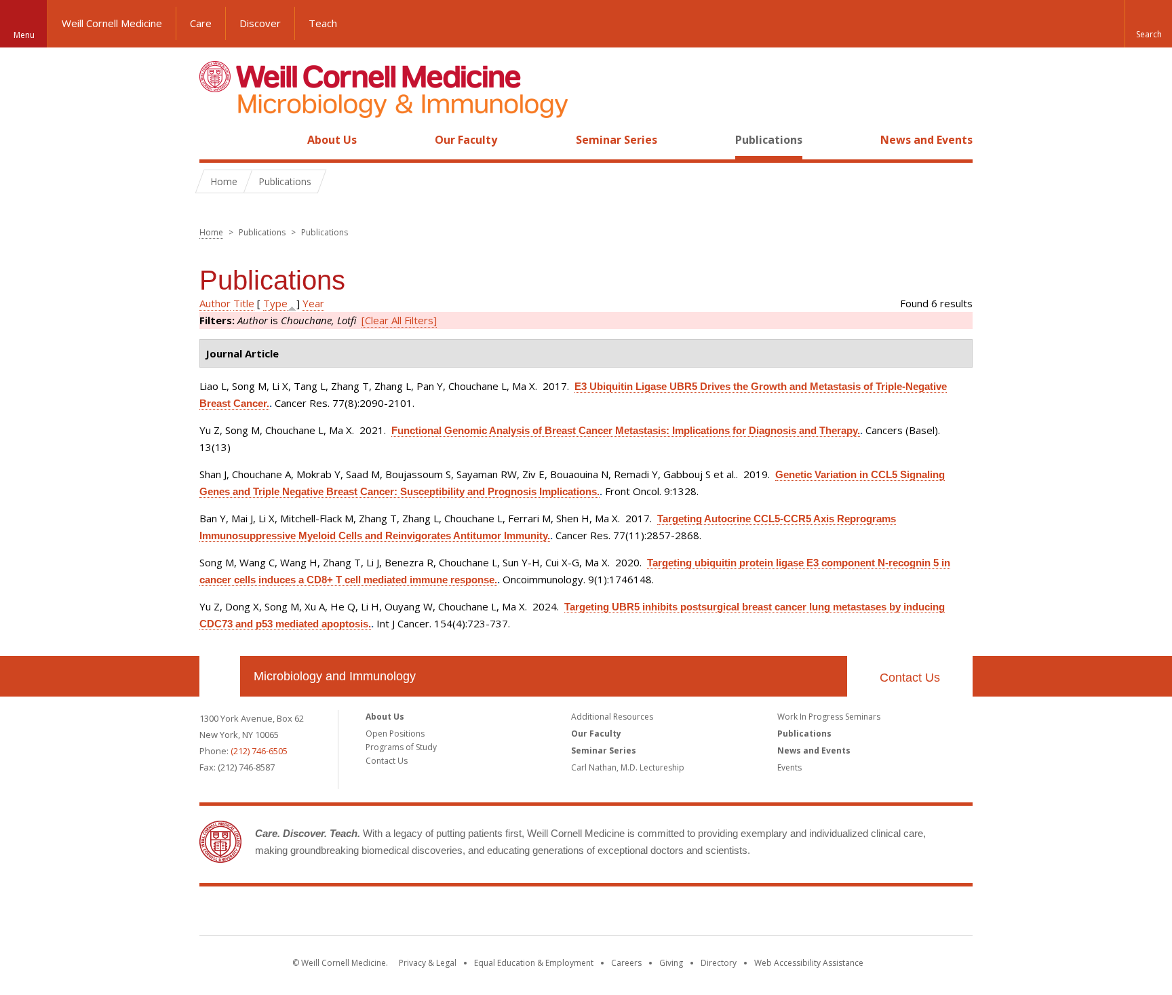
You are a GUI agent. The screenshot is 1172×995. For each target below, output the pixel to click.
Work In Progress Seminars (828, 716)
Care (201, 23)
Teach (323, 23)
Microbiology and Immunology (335, 676)
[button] (1148, 23)
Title (243, 303)
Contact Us (910, 677)
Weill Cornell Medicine (112, 23)
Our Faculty (466, 139)
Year (313, 303)
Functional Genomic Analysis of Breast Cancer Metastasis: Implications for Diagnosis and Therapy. (625, 430)
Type (275, 303)
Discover (260, 23)
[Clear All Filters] (399, 320)
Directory (719, 963)
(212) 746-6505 (259, 751)
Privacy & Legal (427, 963)
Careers (626, 963)
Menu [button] (24, 35)
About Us (332, 139)
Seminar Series (616, 139)
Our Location (219, 676)
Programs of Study (401, 747)
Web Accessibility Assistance (808, 963)
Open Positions (395, 733)
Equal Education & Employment (533, 963)
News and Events (926, 139)
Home (214, 140)
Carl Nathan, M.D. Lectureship (627, 767)
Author (215, 303)
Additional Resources (612, 716)
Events (789, 767)
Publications (768, 139)
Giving (671, 963)
